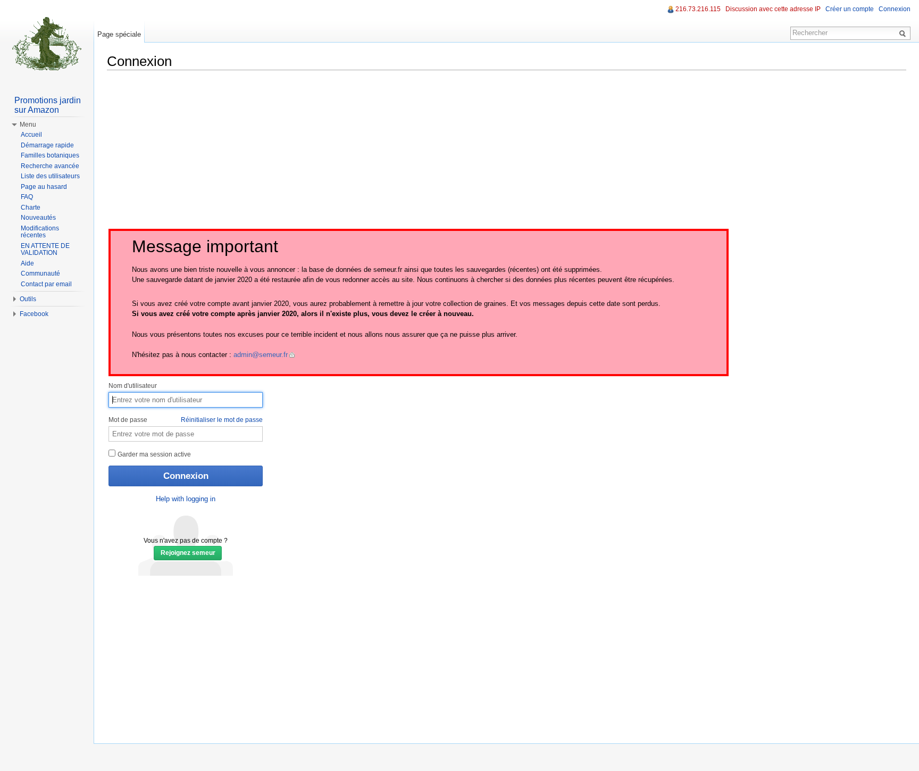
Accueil (31, 134)
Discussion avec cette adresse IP (773, 9)
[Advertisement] (507, 152)
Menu (28, 124)
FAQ (27, 197)
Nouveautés (38, 217)
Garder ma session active (153, 454)
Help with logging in (185, 499)
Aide (27, 263)
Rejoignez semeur (188, 553)
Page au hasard (44, 186)
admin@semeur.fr (260, 355)
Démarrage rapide (47, 145)
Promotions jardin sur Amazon (47, 105)
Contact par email (46, 284)
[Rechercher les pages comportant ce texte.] (904, 33)
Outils (28, 299)
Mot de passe (185, 420)
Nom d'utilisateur (132, 386)
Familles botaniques (50, 155)
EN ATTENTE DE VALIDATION (45, 249)
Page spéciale (119, 34)
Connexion (894, 9)
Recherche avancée (50, 166)
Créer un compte (849, 9)
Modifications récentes (40, 232)
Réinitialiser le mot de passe (222, 420)
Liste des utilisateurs (50, 176)
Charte (30, 207)
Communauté (40, 273)
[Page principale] (46, 42)
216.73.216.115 (698, 9)
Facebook (34, 314)
